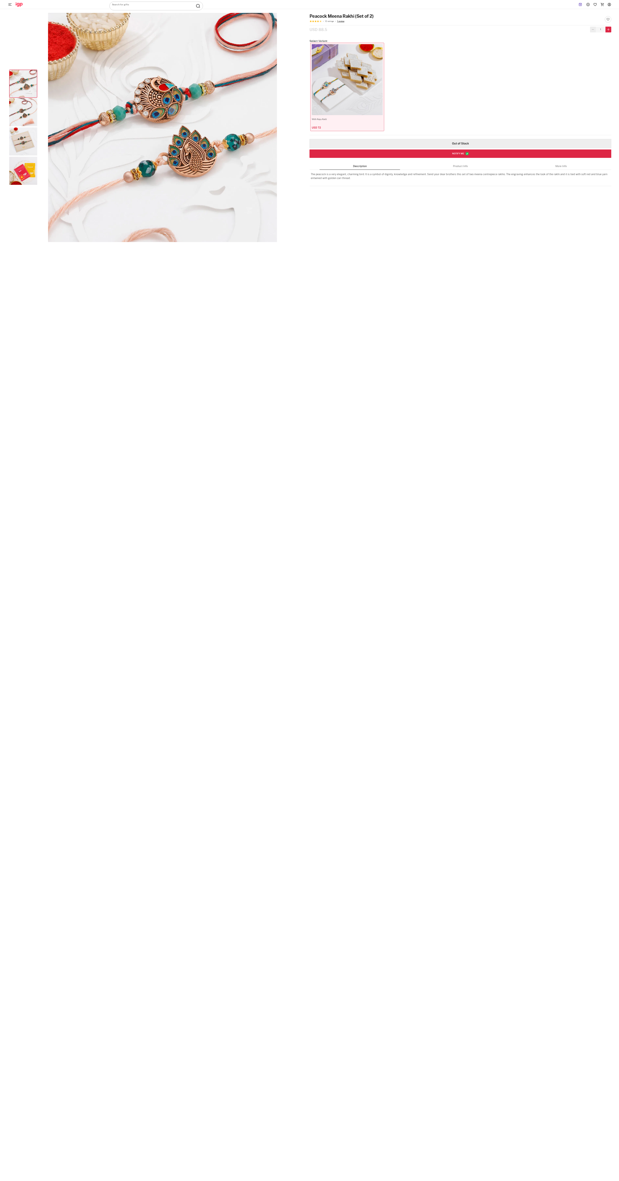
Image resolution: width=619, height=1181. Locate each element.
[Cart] (602, 4)
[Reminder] (580, 4)
